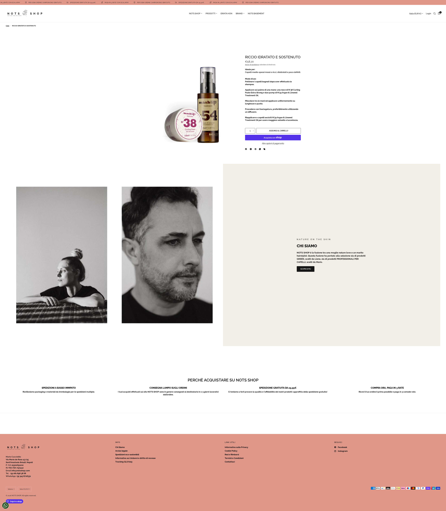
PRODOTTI (210, 13)
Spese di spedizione (252, 65)
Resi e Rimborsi (232, 454)
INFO (117, 442)
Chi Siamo (120, 447)
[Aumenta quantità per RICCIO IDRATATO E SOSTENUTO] (253, 131)
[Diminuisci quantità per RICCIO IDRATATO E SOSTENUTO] (247, 131)
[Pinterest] (256, 149)
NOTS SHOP (194, 13)
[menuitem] (195, 13)
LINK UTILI (230, 442)
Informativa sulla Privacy (236, 447)
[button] (305, 269)
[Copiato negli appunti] (264, 149)
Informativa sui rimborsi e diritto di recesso (135, 458)
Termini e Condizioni (234, 458)
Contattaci (230, 462)
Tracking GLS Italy (123, 462)
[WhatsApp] (260, 149)
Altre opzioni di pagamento (273, 143)
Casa (7, 26)
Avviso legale (121, 451)
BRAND (239, 13)
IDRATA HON (226, 13)
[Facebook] (246, 149)
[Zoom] (233, 59)
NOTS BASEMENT (256, 13)
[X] (251, 149)
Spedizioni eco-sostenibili (127, 454)
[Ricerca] (434, 13)
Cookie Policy (231, 451)
